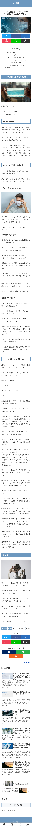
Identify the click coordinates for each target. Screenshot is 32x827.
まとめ (8, 67)
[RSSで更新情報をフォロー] (16, 656)
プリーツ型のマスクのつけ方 (18, 60)
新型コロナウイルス (19, 628)
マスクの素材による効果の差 (16, 65)
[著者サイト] (9, 652)
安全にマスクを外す (15, 62)
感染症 (5, 628)
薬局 (11, 628)
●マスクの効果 (12, 55)
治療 (28, 628)
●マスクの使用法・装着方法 (16, 57)
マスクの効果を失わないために (15, 52)
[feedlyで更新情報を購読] (23, 652)
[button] (28, 414)
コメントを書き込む (16, 805)
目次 (13, 49)
